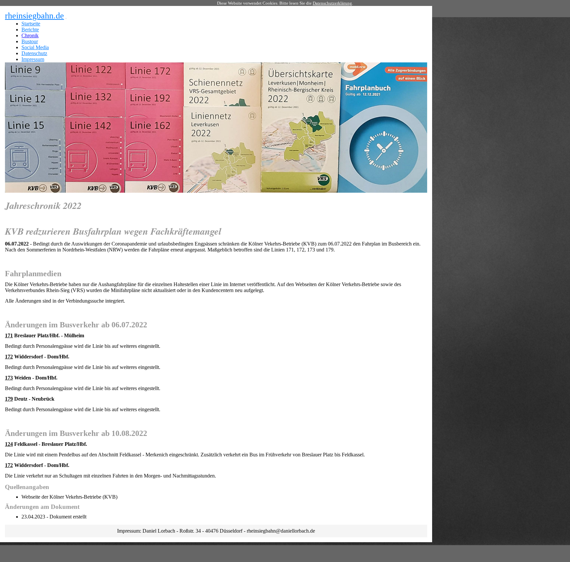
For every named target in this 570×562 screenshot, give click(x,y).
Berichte (30, 29)
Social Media (35, 47)
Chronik (30, 35)
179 (9, 399)
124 (9, 444)
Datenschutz (34, 53)
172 (9, 356)
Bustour (29, 41)
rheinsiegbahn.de (34, 15)
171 (9, 335)
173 (9, 377)
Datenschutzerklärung (332, 3)
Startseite (30, 23)
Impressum (32, 59)
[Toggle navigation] (66, 18)
